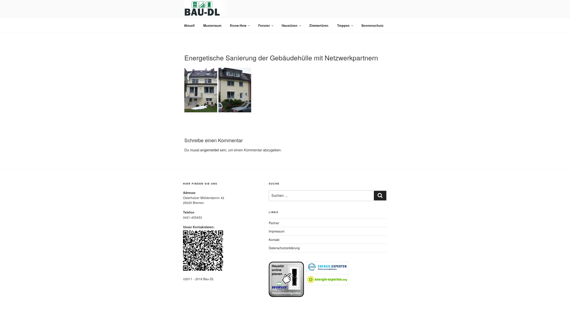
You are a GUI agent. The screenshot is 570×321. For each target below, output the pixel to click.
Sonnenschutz (372, 25)
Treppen (343, 25)
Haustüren (289, 25)
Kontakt (274, 239)
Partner (274, 223)
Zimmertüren (318, 25)
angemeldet (209, 149)
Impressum (277, 231)
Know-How (238, 25)
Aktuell (189, 25)
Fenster (264, 25)
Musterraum (212, 25)
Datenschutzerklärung (284, 248)
